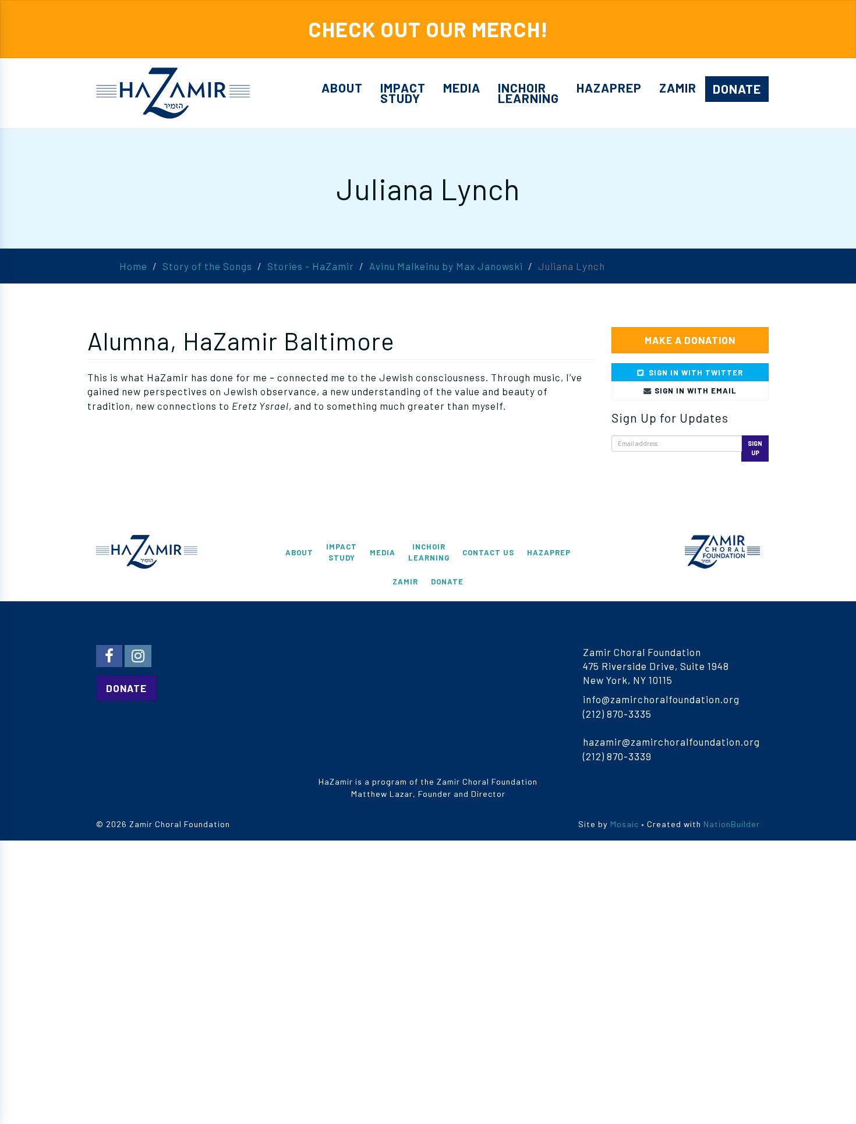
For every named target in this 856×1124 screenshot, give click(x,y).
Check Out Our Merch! (428, 28)
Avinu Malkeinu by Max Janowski (446, 266)
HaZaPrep (609, 87)
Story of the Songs (207, 266)
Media (461, 87)
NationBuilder (731, 824)
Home (133, 266)
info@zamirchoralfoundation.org (661, 699)
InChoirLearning (528, 92)
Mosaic (624, 824)
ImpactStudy (403, 92)
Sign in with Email (694, 390)
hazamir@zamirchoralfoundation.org (671, 741)
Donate (737, 88)
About (342, 87)
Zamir (677, 87)
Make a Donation (690, 340)
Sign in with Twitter (694, 372)
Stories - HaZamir (310, 266)
